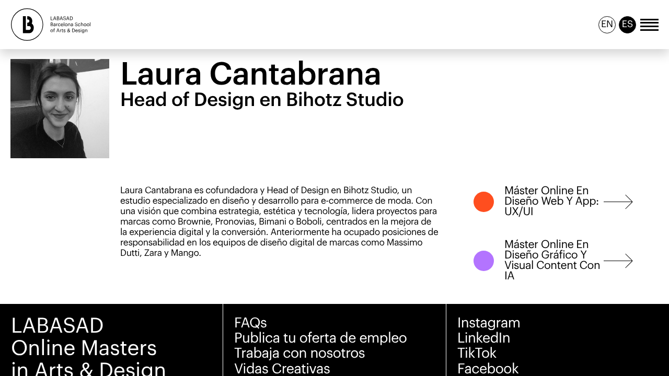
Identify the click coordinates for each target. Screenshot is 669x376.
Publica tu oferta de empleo (320, 338)
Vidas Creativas (282, 369)
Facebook (487, 369)
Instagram (489, 323)
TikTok (477, 353)
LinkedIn (483, 338)
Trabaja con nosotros (299, 353)
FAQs (250, 323)
